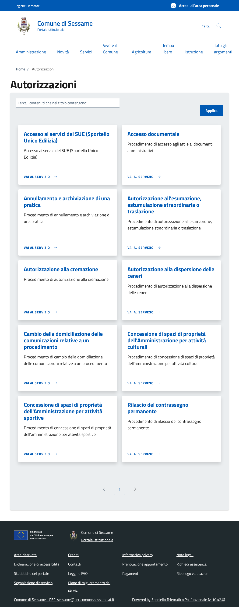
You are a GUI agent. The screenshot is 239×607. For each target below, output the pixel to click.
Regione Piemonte (27, 5)
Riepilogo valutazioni (192, 573)
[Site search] (219, 25)
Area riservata (25, 555)
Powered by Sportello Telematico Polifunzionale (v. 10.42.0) (178, 599)
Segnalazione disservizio (33, 583)
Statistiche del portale (31, 573)
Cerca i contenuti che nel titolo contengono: (52, 103)
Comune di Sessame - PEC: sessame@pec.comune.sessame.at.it (64, 599)
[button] (195, 5)
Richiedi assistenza (191, 564)
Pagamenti (130, 573)
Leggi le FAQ (78, 573)
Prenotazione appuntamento (145, 564)
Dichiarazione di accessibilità (36, 564)
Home (20, 69)
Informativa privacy (137, 555)
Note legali (184, 555)
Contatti (74, 564)
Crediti (73, 555)
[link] (41, 176)
